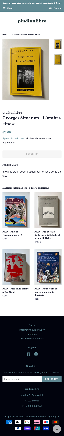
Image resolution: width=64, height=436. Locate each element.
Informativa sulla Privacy (32, 330)
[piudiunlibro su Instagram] (36, 355)
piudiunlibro (32, 21)
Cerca (32, 325)
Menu (9, 8)
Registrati (52, 379)
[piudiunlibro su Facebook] (28, 355)
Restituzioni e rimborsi (32, 338)
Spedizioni (32, 334)
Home (4, 34)
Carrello (57, 8)
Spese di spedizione (13, 138)
